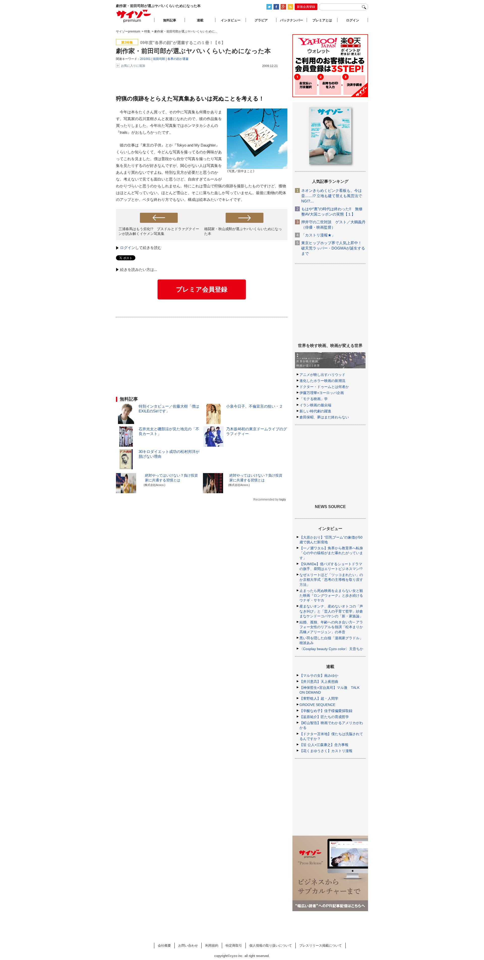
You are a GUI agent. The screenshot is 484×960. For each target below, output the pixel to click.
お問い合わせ (188, 945)
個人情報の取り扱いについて (270, 945)
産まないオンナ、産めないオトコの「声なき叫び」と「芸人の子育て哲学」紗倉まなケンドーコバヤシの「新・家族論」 (331, 611)
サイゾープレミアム (134, 16)
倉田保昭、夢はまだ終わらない (324, 417)
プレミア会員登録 (201, 289)
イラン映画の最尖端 (315, 405)
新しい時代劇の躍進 (315, 411)
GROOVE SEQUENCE (317, 705)
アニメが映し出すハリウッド (322, 375)
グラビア (261, 20)
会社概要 (164, 945)
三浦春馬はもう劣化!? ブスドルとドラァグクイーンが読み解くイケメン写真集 (158, 231)
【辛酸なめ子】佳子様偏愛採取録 (325, 711)
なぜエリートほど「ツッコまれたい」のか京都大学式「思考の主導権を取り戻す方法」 (331, 579)
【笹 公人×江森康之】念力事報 (323, 745)
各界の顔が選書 (178, 59)
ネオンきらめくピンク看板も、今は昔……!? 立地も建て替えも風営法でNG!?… (331, 195)
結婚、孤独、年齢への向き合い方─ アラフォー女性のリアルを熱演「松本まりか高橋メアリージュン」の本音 (331, 627)
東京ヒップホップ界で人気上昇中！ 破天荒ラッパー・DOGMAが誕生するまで (333, 248)
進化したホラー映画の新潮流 (322, 381)
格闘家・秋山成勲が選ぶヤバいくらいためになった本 (243, 231)
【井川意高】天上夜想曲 (318, 682)
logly (282, 499)
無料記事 (169, 20)
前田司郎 (159, 59)
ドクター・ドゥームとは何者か (324, 387)
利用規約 (211, 945)
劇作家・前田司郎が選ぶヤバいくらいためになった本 (193, 50)
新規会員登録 (306, 7)
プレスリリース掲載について (320, 945)
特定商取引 (234, 945)
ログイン (127, 247)
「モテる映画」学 (313, 399)
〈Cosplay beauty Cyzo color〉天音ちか (331, 649)
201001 (145, 59)
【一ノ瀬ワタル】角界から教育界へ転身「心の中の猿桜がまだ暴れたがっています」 (331, 553)
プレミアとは (322, 20)
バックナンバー (291, 20)
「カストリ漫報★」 (318, 235)
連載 (200, 20)
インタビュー (230, 20)
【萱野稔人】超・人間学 (318, 698)
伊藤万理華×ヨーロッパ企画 (321, 393)
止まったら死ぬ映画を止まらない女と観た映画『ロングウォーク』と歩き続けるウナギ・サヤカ (331, 595)
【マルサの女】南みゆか (318, 675)
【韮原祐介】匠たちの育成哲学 (324, 717)
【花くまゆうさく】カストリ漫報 (325, 751)
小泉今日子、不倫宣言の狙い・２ (254, 406)
